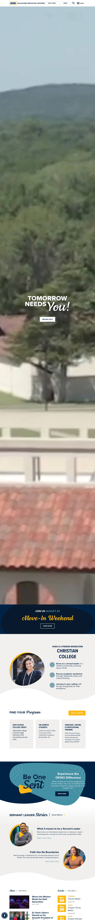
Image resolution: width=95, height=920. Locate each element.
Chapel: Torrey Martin (74, 909)
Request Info (47, 319)
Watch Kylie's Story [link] (52, 861)
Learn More (47, 626)
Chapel (70, 905)
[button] (21, 834)
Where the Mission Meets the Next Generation (41, 899)
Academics (71, 896)
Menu (82, 3)
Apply (65, 3)
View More (57, 815)
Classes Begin (74, 898)
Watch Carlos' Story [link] (44, 838)
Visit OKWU (52, 3)
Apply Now (62, 794)
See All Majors (77, 713)
